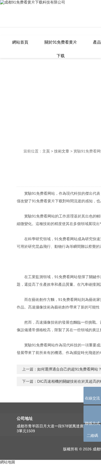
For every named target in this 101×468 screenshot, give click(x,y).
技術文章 (61, 151)
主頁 (46, 151)
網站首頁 (20, 42)
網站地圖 (7, 462)
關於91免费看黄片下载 (60, 45)
